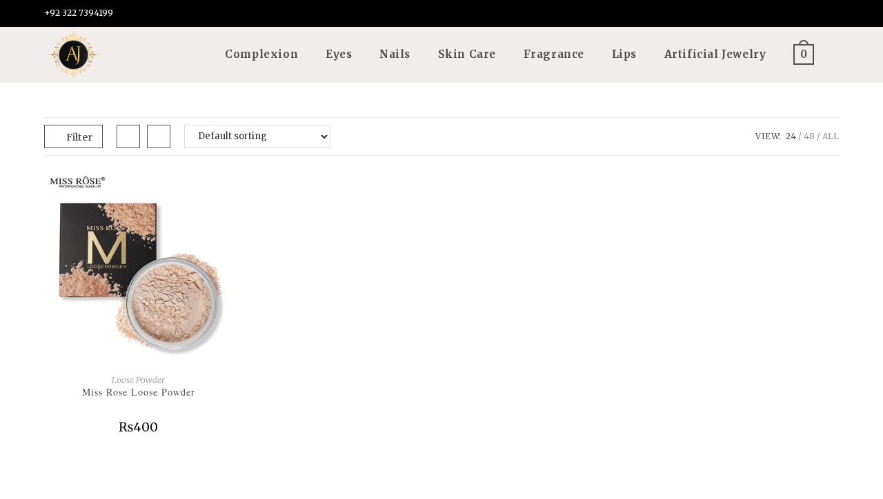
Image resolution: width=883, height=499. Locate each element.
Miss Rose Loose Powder (138, 391)
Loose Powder (138, 380)
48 (809, 136)
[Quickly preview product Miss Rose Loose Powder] (228, 193)
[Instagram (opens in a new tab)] (811, 14)
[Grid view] (128, 136)
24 (791, 136)
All (830, 136)
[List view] (158, 136)
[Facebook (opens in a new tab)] (789, 14)
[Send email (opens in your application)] (830, 14)
